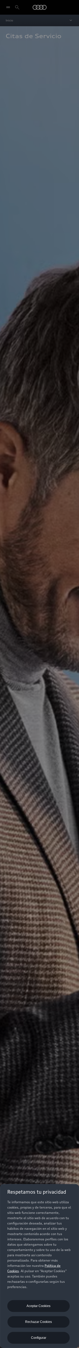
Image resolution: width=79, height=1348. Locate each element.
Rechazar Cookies (38, 1322)
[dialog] (39, 1266)
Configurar (38, 1337)
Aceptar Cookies (38, 1306)
